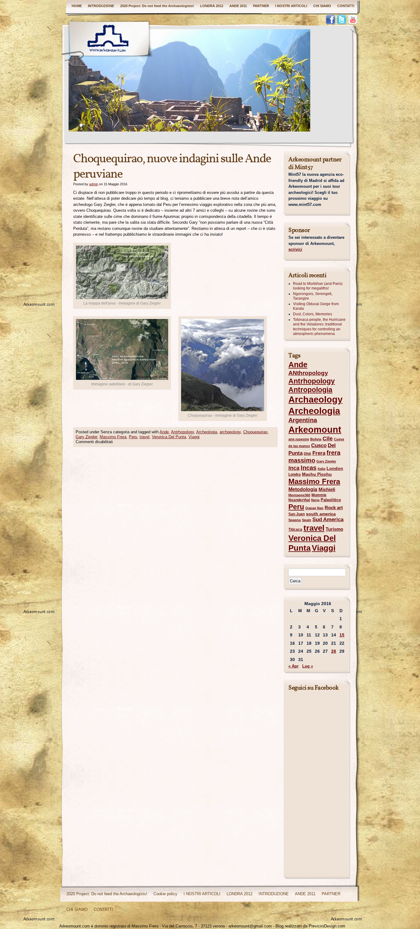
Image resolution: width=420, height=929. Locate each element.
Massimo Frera (113, 437)
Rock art (334, 507)
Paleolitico (331, 500)
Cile (328, 438)
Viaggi (194, 437)
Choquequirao (255, 432)
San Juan (296, 514)
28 (333, 651)
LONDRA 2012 (211, 6)
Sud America (327, 519)
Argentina (302, 420)
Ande (164, 432)
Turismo (334, 529)
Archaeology (315, 399)
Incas (308, 467)
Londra (294, 474)
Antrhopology (182, 432)
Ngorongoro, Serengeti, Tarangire (312, 296)
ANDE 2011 (238, 6)
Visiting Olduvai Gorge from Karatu (316, 306)
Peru (133, 437)
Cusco (319, 445)
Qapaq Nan (314, 508)
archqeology (230, 432)
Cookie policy (165, 894)
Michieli (327, 489)
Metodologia (302, 489)
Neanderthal (299, 500)
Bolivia (315, 439)
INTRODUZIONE (101, 6)
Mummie (319, 495)
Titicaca (295, 529)
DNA (307, 453)
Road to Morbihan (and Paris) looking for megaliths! (318, 286)
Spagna (294, 520)
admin (93, 184)
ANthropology (308, 373)
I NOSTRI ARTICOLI (291, 6)
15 (341, 634)
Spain (306, 520)
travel (144, 437)
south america (321, 514)
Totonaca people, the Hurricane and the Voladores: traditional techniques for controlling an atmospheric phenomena (319, 326)
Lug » (307, 666)
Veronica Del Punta (169, 437)
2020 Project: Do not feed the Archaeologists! (157, 6)
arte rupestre (298, 439)
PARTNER (261, 6)
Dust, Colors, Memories (312, 314)
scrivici (295, 249)
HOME (77, 6)
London (335, 468)
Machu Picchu (317, 474)
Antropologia (310, 390)
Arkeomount (314, 429)
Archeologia (206, 432)
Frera (318, 453)
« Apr (293, 666)
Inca (293, 468)
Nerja (315, 500)
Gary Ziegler (86, 437)
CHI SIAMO (322, 6)
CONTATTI (345, 6)
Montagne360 (299, 495)
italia (321, 468)
